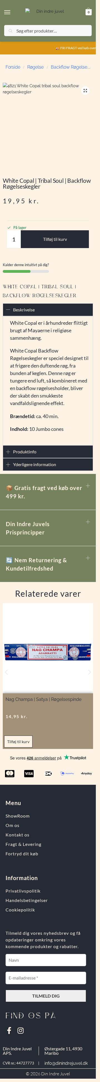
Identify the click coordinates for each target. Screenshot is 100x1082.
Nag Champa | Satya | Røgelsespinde (43, 699)
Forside (13, 67)
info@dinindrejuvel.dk (66, 1063)
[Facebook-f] (9, 1030)
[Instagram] (20, 1030)
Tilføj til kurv (55, 239)
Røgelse (35, 67)
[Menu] (12, 12)
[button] (88, 12)
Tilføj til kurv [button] (18, 741)
